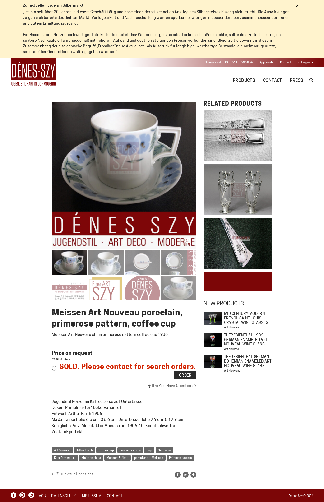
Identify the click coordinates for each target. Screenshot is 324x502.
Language (307, 62)
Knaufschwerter (65, 458)
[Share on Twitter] (186, 475)
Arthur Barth (84, 450)
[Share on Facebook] (178, 475)
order (185, 376)
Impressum (91, 496)
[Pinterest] (23, 495)
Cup (149, 450)
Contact (285, 62)
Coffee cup (106, 450)
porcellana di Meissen (148, 458)
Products (244, 81)
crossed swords (130, 450)
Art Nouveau (62, 450)
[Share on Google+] (193, 475)
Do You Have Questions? (174, 386)
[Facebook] (15, 495)
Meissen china (91, 458)
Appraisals (266, 62)
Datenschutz (63, 496)
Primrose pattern (180, 458)
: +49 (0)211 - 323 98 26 (229, 62)
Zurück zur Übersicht (74, 474)
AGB (42, 496)
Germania (164, 450)
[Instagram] (32, 495)
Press (296, 81)
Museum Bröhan (117, 458)
